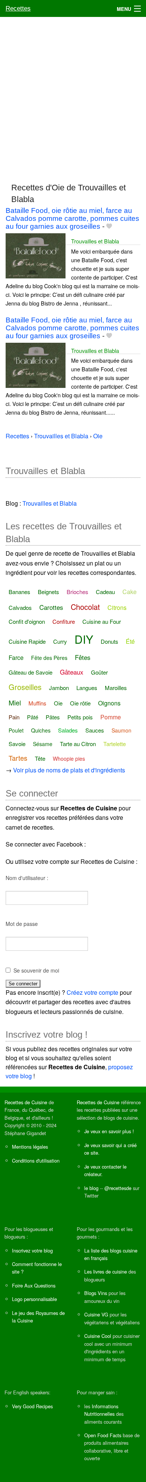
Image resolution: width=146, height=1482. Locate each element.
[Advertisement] (73, 96)
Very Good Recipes (32, 1406)
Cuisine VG (96, 1314)
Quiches (41, 730)
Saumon (121, 730)
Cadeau (105, 592)
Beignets (48, 592)
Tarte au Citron (78, 744)
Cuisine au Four (101, 621)
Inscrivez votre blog (32, 1250)
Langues (86, 688)
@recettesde (117, 1188)
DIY (83, 639)
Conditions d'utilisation (36, 1160)
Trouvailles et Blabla (95, 241)
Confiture (63, 621)
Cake (129, 591)
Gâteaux (71, 671)
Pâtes (53, 717)
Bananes (19, 592)
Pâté (32, 717)
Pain (14, 717)
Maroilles (116, 688)
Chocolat (85, 606)
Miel (15, 702)
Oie (58, 703)
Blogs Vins (95, 1293)
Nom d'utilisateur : (27, 878)
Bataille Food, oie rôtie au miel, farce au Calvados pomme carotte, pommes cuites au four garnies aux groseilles (72, 218)
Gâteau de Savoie (30, 672)
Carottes (51, 607)
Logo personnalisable (34, 1299)
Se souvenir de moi (36, 970)
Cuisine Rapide (27, 641)
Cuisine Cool (97, 1335)
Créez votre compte (92, 992)
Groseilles (25, 686)
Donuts (109, 641)
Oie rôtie (80, 703)
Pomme (110, 717)
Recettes (18, 8)
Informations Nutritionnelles (101, 1410)
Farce (16, 657)
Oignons (109, 703)
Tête (40, 758)
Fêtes (83, 657)
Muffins (37, 703)
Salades (68, 730)
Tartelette (114, 744)
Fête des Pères (49, 657)
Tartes (18, 758)
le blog (91, 1188)
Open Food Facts (102, 1435)
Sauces (94, 730)
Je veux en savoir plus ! (109, 1131)
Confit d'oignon (27, 621)
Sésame (42, 744)
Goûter (99, 672)
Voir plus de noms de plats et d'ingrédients (69, 770)
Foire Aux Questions (33, 1285)
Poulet (16, 730)
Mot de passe (22, 923)
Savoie (17, 744)
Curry (60, 641)
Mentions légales (30, 1146)
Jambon (59, 688)
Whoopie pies (69, 758)
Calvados (20, 607)
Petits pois (80, 717)
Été (130, 641)
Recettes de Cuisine (25, 1102)
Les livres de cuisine (105, 1271)
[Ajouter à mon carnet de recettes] (109, 226)
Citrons (117, 607)
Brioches (77, 592)
